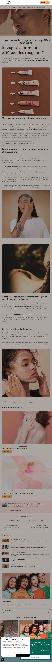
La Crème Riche (9, 187)
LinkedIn (35, 520)
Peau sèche (12, 491)
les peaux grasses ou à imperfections (23, 306)
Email (41, 520)
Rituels (20, 7)
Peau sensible (5, 446)
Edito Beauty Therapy (30, 37)
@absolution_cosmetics (15, 510)
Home (3, 7)
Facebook (11, 520)
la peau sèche (17, 314)
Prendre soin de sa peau (11, 7)
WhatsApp (20, 520)
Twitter (28, 520)
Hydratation (5, 491)
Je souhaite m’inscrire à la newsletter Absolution (13, 613)
